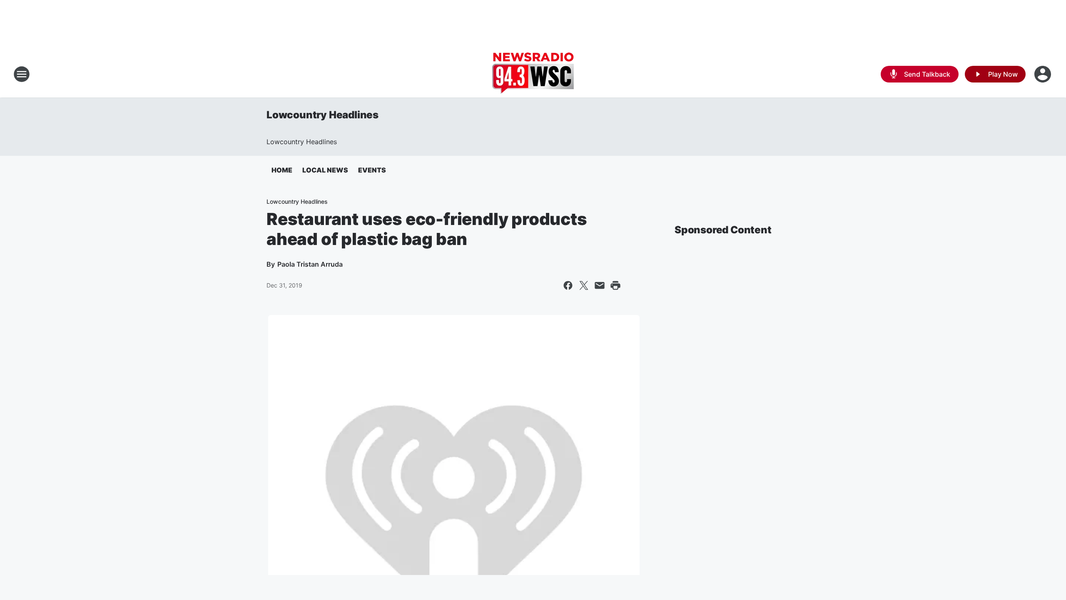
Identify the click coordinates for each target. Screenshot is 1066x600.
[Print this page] (615, 285)
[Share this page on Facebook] (568, 285)
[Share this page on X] (584, 285)
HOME (281, 170)
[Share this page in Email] (599, 285)
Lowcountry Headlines (322, 115)
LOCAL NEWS (325, 170)
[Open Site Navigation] (21, 74)
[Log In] (1043, 74)
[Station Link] (533, 74)
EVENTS (372, 170)
